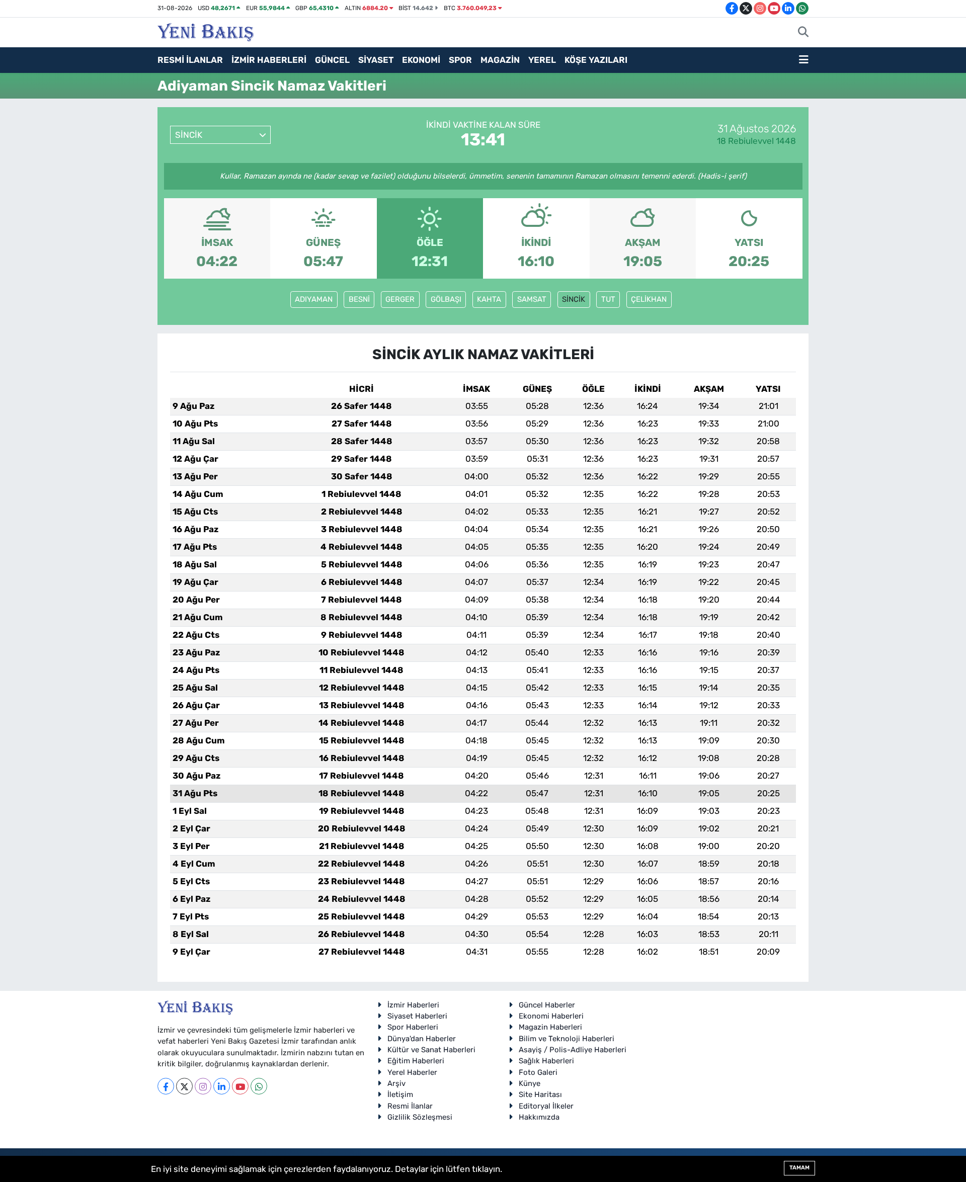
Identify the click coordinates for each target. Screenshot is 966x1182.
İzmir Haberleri (413, 1004)
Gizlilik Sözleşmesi (419, 1117)
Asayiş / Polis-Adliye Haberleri (572, 1049)
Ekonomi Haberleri (551, 1016)
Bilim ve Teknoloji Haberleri (566, 1038)
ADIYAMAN (314, 299)
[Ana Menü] (804, 60)
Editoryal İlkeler (546, 1106)
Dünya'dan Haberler (421, 1038)
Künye (529, 1083)
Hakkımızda (539, 1117)
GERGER (400, 299)
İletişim (400, 1094)
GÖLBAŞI (446, 299)
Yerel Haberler (412, 1072)
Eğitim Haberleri (415, 1060)
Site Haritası (540, 1094)
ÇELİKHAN (649, 299)
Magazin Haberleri (550, 1027)
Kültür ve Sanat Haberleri (431, 1049)
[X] (184, 1086)
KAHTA (489, 299)
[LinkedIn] (221, 1086)
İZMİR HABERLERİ (268, 60)
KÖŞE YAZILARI (596, 60)
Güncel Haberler (547, 1004)
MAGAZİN (500, 60)
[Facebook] (165, 1086)
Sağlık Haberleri (546, 1060)
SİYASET (375, 60)
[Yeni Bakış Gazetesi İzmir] (205, 31)
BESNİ (359, 299)
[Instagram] (203, 1086)
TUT (608, 299)
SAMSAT (531, 299)
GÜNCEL (332, 60)
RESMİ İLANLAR (190, 60)
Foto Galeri (538, 1072)
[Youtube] (240, 1086)
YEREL (542, 60)
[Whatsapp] (259, 1086)
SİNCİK (573, 299)
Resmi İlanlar (410, 1106)
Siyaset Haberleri (417, 1016)
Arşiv (396, 1083)
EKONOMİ (421, 60)
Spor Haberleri (412, 1027)
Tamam (799, 1167)
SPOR (460, 60)
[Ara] (803, 32)
